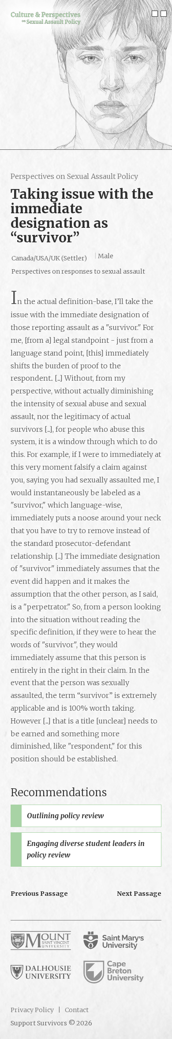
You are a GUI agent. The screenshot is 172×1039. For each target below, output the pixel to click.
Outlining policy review (65, 815)
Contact (76, 1010)
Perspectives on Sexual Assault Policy (74, 176)
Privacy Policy (32, 1010)
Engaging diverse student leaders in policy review (86, 849)
